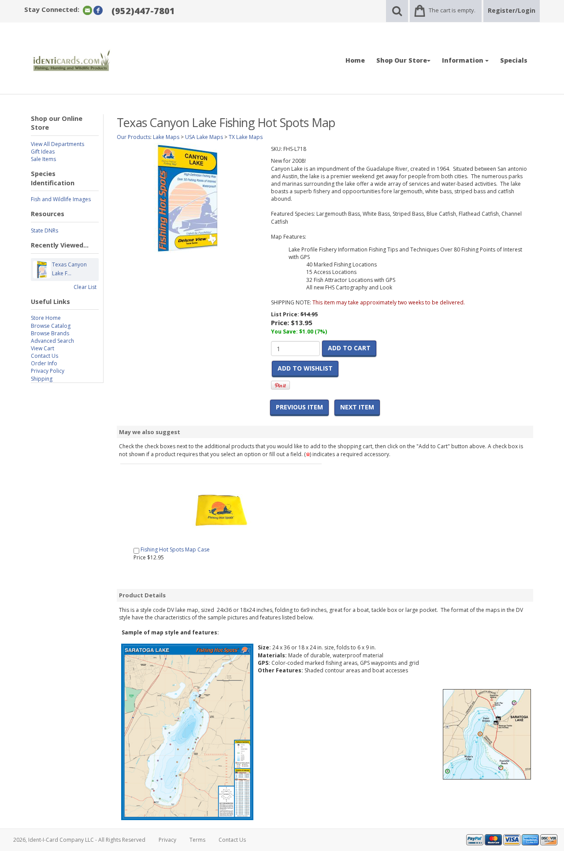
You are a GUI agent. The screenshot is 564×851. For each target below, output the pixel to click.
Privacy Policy (47, 371)
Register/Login (511, 10)
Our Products (133, 137)
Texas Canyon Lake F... (69, 269)
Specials (513, 60)
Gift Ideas (43, 151)
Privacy (167, 840)
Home (355, 60)
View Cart (42, 348)
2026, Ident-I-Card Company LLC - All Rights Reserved (79, 840)
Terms (197, 840)
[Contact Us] (87, 10)
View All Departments (57, 144)
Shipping (41, 378)
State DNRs (44, 230)
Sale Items (43, 159)
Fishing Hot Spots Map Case (175, 549)
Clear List (85, 287)
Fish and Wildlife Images (61, 199)
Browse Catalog (50, 326)
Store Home (46, 318)
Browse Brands (50, 333)
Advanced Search (52, 341)
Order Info (44, 363)
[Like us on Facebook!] (98, 10)
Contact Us (44, 356)
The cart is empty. (452, 10)
